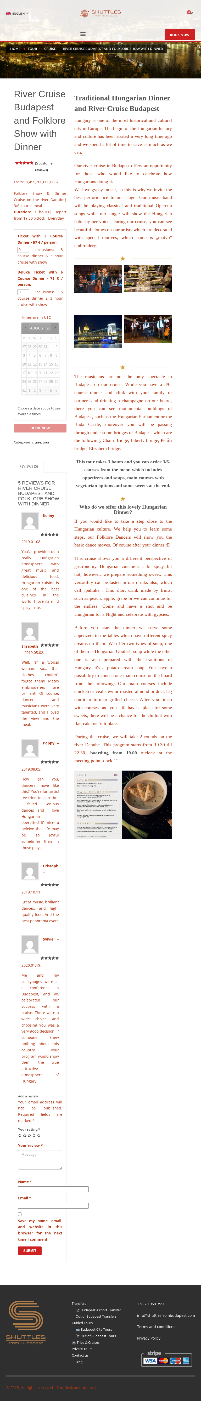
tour (46, 442)
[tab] (28, 466)
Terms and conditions (156, 1326)
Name (25, 1181)
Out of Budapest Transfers (96, 1316)
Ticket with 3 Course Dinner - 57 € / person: (40, 239)
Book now (40, 428)
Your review (30, 1145)
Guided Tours (82, 1322)
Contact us (80, 1355)
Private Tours (82, 1348)
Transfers (79, 1303)
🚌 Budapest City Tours (94, 1329)
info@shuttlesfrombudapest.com (166, 1315)
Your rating (29, 1129)
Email (24, 1197)
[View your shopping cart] (191, 13)
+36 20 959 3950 (151, 1303)
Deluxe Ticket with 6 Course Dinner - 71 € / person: (40, 278)
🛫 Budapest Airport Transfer (98, 1310)
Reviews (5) (28, 466)
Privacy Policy (148, 1338)
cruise (36, 442)
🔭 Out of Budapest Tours (96, 1336)
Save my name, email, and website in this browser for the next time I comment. (40, 1230)
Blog (79, 1361)
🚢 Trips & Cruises (85, 1342)
